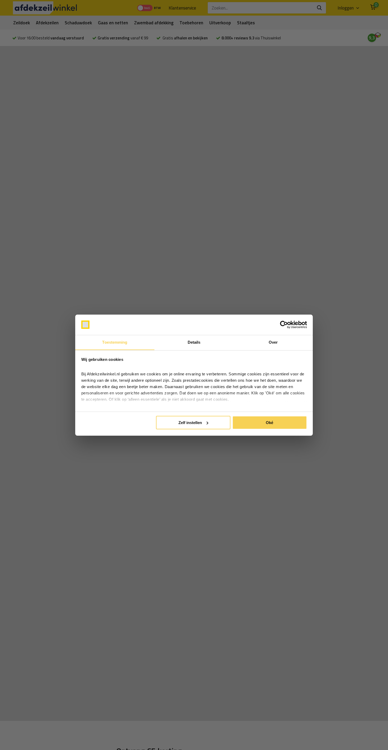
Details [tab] (194, 342)
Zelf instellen (190, 422)
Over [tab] (273, 342)
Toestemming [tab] (114, 342)
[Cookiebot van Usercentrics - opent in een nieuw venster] (284, 325)
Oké (269, 422)
